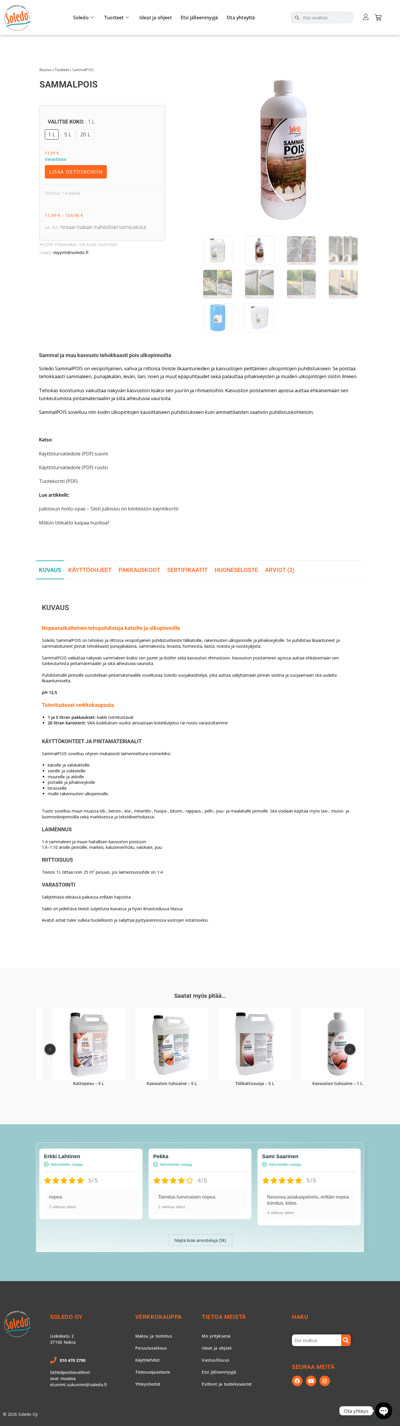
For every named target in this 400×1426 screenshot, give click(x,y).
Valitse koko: (71, 122)
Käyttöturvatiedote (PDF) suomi (73, 453)
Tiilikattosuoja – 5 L (241, 1083)
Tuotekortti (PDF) (58, 481)
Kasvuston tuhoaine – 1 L (324, 1083)
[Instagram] (324, 1381)
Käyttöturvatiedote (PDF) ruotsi (73, 467)
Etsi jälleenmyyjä (199, 17)
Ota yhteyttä (241, 17)
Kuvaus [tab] (50, 569)
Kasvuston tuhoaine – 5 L (158, 1083)
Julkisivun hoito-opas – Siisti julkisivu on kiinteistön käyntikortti (108, 508)
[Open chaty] (383, 1410)
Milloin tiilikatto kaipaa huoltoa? (74, 523)
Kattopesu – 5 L (74, 1083)
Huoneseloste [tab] (236, 569)
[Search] (346, 1340)
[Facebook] (297, 1381)
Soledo (81, 17)
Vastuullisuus (215, 1360)
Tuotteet (114, 17)
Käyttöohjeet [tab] (90, 569)
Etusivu (45, 69)
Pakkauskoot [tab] (139, 569)
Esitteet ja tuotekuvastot (227, 1384)
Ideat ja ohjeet (155, 17)
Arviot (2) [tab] (280, 569)
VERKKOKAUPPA (158, 1316)
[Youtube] (311, 1381)
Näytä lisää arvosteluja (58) (200, 1240)
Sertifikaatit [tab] (187, 569)
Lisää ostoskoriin (75, 172)
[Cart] (378, 17)
